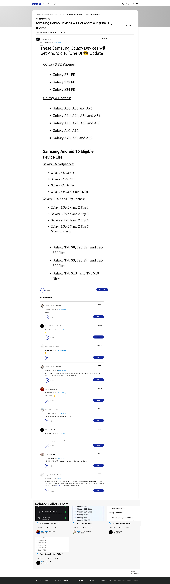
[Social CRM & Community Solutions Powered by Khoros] (135, 573)
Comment (102, 290)
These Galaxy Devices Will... (50, 554)
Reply (98, 316)
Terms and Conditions (62, 580)
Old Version (58, 486)
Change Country (106, 580)
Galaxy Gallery (55, 4)
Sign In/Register (126, 4)
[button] (105, 38)
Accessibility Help (42, 580)
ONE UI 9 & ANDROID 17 (85, 523)
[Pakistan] (36, 4)
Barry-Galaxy (45, 531)
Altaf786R (80, 531)
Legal (92, 580)
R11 (114, 531)
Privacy (80, 580)
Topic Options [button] (128, 25)
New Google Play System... (50, 523)
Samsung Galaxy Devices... (122, 523)
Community (46, 4)
